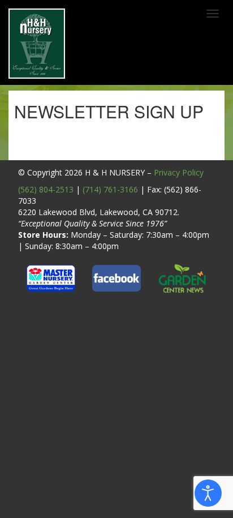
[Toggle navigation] (213, 14)
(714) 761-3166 (110, 189)
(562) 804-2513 (46, 189)
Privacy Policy (179, 172)
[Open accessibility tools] (208, 493)
